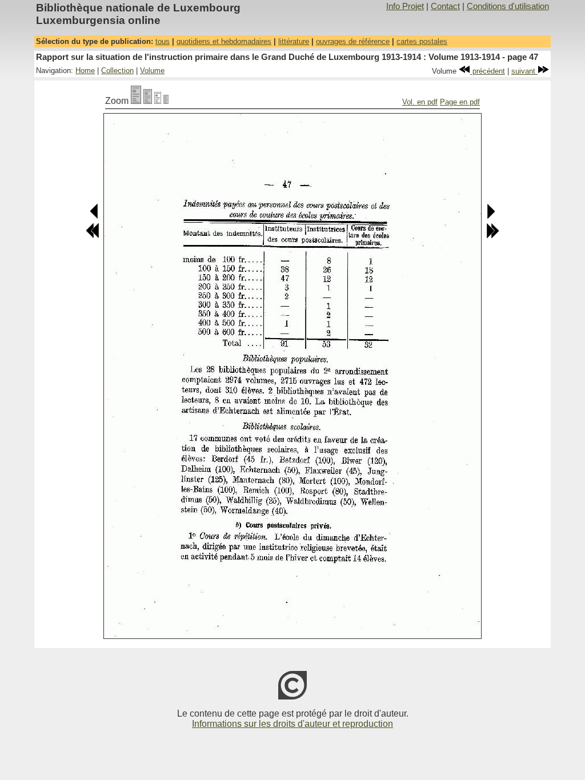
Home (85, 70)
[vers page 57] (492, 236)
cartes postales (421, 41)
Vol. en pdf (420, 102)
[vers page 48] (490, 217)
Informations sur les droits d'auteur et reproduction (292, 724)
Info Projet (405, 6)
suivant (524, 71)
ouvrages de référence (353, 41)
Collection (117, 70)
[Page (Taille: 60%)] (157, 101)
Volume (152, 70)
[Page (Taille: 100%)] (136, 101)
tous (162, 41)
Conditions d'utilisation (508, 6)
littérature (293, 41)
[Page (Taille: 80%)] (147, 101)
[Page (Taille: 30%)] (166, 101)
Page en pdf (460, 102)
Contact (445, 6)
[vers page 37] (92, 236)
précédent (487, 71)
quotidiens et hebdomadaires (224, 41)
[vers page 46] (94, 217)
